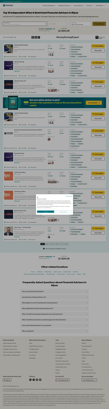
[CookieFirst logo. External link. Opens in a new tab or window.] (37, 197)
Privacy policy (69, 196)
